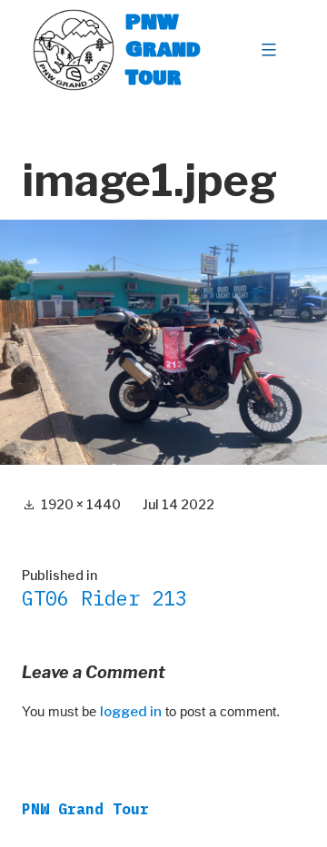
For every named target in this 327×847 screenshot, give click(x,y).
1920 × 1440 (81, 504)
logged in (131, 712)
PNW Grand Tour (163, 49)
